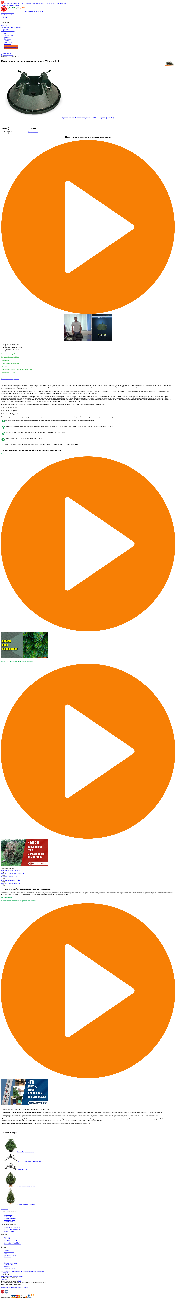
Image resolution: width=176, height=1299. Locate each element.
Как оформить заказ (10, 42)
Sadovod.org (8, 3)
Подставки (7, 39)
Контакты (63, 3)
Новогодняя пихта (10, 1221)
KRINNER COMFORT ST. (12, 1242)
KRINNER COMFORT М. (12, 1244)
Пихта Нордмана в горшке (12, 1228)
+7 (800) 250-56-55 (6, 17)
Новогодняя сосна (10, 1218)
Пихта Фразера (9, 1216)
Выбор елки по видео (11, 47)
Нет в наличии (33, 132)
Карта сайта (4, 1279)
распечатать (4, 1209)
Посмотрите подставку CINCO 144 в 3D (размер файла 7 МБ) (94, 118)
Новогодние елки (17, 3)
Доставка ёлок (8, 35)
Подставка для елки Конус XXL (11, 883)
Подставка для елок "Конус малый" (12, 870)
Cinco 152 (7, 1237)
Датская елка (8, 1215)
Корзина (4, 5)
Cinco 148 (7, 1239)
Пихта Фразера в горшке (12, 1229)
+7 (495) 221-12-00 (6, 14)
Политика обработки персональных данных (14, 1287)
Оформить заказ (14, 5)
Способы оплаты (9, 1268)
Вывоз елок (8, 1253)
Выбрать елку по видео (30, 3)
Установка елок (9, 1252)
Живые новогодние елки (12, 34)
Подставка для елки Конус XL (10, 880)
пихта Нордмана (9, 1220)
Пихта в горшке (9, 1231)
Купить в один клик (68, 118)
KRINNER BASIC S (10, 1240)
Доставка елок (54, 3)
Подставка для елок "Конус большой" (12, 873)
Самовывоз (7, 37)
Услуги (6, 40)
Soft (20, 1281)
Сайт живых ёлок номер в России (12, 1276)
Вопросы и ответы (44, 3)
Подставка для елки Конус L (10, 877)
